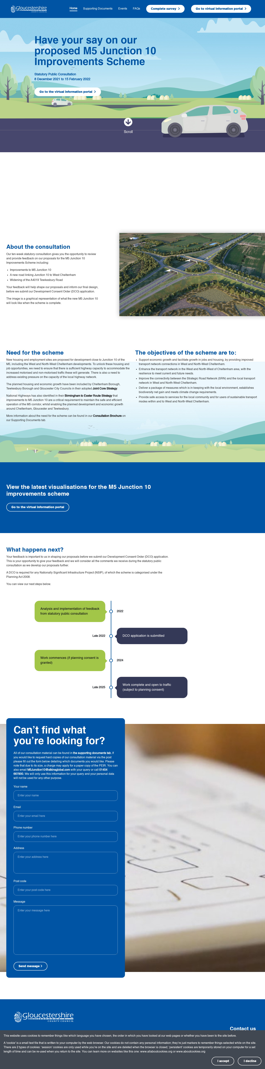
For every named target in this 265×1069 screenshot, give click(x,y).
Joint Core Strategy (105, 388)
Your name (20, 786)
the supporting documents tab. (92, 753)
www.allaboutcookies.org (156, 1051)
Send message (29, 966)
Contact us (243, 1028)
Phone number (23, 827)
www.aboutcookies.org (190, 1051)
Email (17, 807)
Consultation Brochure (107, 416)
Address (19, 848)
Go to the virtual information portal (66, 91)
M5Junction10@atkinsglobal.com (48, 770)
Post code (20, 881)
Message (19, 901)
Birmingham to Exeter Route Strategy (88, 395)
